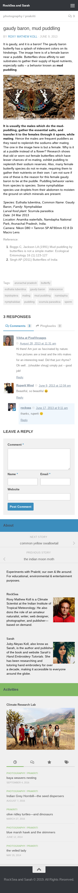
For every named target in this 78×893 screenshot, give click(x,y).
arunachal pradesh (26, 283)
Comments (20, 326)
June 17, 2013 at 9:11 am (52, 408)
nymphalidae (12, 301)
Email (45, 474)
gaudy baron (37, 289)
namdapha (61, 295)
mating (26, 295)
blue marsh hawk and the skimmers (30, 832)
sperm (68, 301)
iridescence (56, 289)
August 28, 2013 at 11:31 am (38, 343)
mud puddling (42, 295)
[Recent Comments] (32, 762)
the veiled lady (16, 850)
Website (14, 489)
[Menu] (72, 5)
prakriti (30, 16)
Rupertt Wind (25, 385)
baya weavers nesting (21, 777)
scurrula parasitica (49, 301)
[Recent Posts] (15, 762)
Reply (19, 377)
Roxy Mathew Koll (22, 36)
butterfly (45, 283)
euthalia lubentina (15, 289)
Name (13, 474)
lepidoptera (11, 295)
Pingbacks (50, 326)
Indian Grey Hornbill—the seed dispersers (35, 796)
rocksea (26, 407)
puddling (29, 301)
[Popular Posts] (49, 762)
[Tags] (66, 762)
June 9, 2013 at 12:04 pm (55, 385)
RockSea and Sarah (16, 5)
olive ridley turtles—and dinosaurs (29, 814)
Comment (16, 444)
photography (13, 16)
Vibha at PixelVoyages (31, 337)
